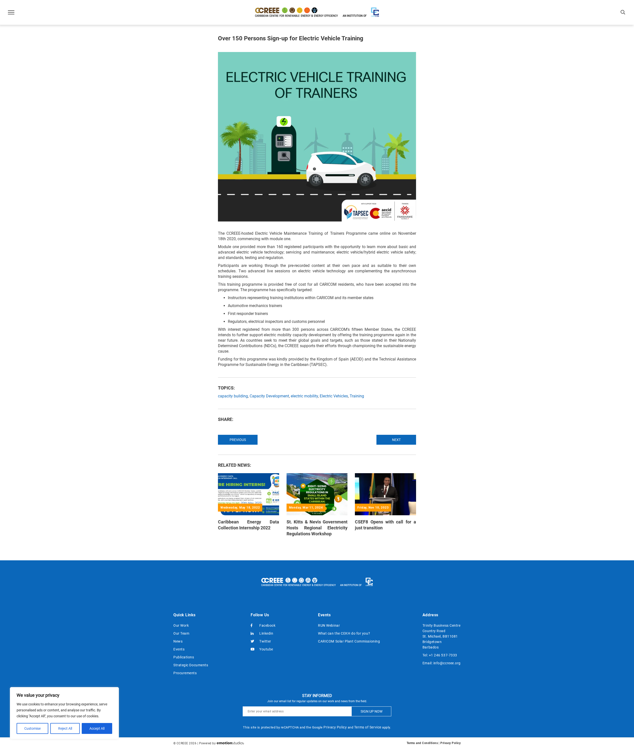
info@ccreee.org (447, 663)
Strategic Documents (190, 665)
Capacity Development (269, 396)
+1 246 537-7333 (443, 655)
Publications (183, 657)
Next (396, 440)
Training (357, 396)
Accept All (97, 728)
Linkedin (266, 633)
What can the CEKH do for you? (344, 633)
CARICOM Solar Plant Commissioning (349, 641)
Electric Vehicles (334, 396)
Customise (32, 728)
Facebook (267, 625)
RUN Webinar (329, 625)
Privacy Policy (335, 727)
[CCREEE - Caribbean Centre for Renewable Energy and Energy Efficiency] (317, 12)
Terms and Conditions (422, 743)
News (178, 641)
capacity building (233, 396)
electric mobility (304, 396)
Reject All (65, 728)
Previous (238, 440)
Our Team (181, 633)
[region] (64, 713)
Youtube (266, 649)
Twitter (265, 641)
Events (179, 649)
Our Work (181, 625)
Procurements (185, 673)
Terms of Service (367, 727)
